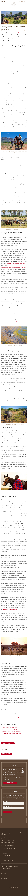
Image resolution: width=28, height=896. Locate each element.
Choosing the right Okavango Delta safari (11, 731)
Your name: (5, 801)
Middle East (5, 878)
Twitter (11, 887)
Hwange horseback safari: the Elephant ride (12, 729)
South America (6, 871)
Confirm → (7, 812)
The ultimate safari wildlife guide (9, 727)
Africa (4, 873)
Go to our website (9, 782)
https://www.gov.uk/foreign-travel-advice (16, 263)
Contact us (5, 853)
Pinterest (15, 887)
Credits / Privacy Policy (8, 858)
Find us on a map (7, 855)
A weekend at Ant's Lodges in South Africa (11, 733)
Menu (3, 1)
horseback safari (19, 32)
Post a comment (6, 753)
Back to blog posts (8, 743)
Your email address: (7, 806)
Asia (4, 876)
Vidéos (17, 887)
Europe (4, 880)
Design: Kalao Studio (8, 860)
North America (6, 868)
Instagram (13, 887)
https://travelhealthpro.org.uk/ (12, 321)
